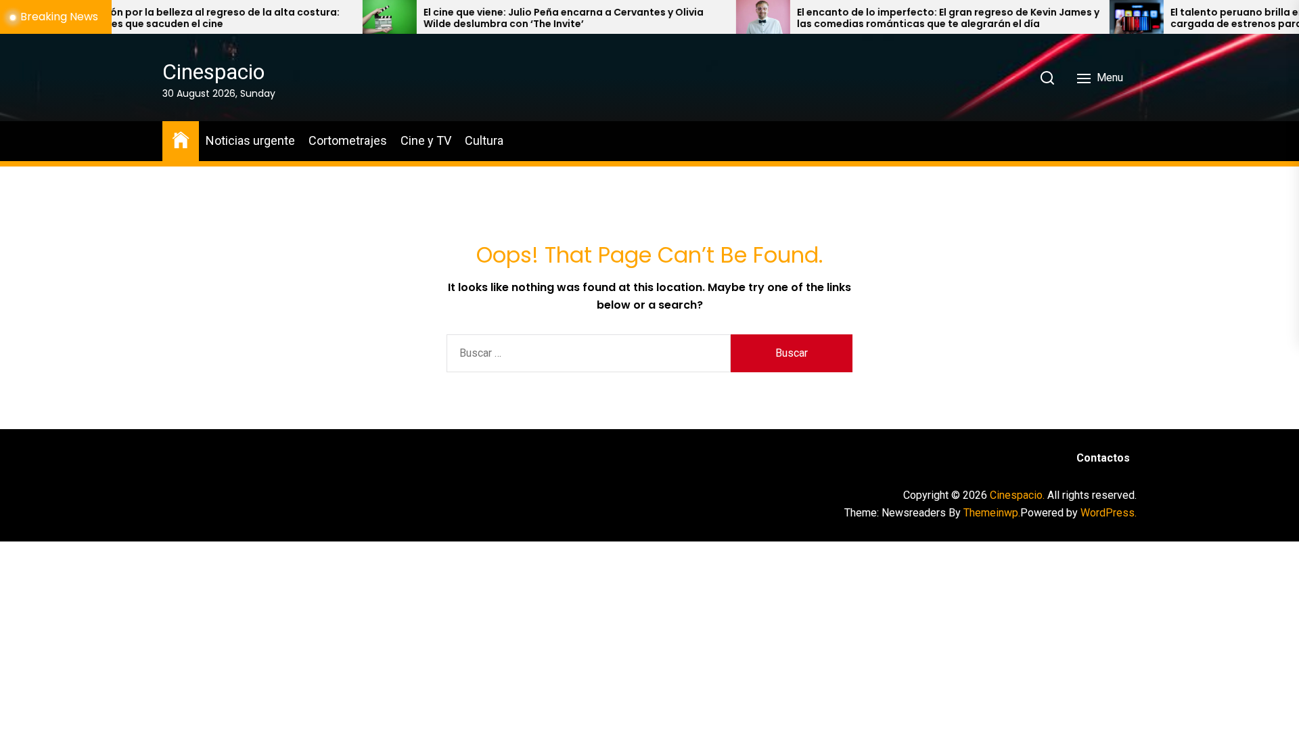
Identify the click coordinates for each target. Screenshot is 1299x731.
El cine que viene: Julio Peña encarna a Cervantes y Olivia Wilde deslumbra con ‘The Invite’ (526, 18)
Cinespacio (213, 72)
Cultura (484, 140)
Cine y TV (426, 140)
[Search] (1047, 77)
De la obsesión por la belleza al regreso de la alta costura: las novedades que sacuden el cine (157, 18)
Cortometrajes (348, 140)
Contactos (1103, 457)
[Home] (180, 139)
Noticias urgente (250, 140)
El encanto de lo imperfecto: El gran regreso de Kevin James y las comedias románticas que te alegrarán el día (910, 18)
